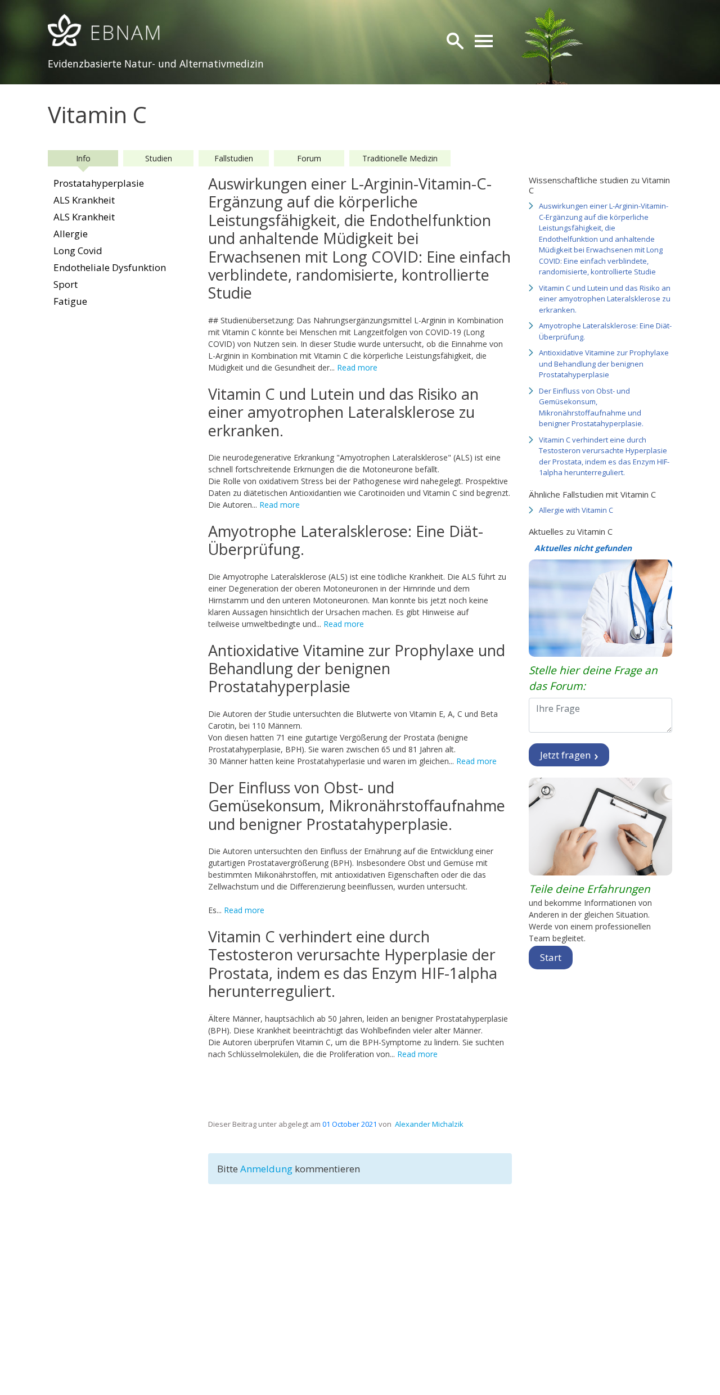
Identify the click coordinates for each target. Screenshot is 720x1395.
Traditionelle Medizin (400, 158)
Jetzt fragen (566, 754)
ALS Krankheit (84, 199)
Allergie (70, 233)
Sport (65, 284)
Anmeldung (267, 1168)
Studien (158, 158)
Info (83, 158)
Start (550, 957)
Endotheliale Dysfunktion (109, 267)
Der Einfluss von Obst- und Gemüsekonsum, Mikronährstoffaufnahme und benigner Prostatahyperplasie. (591, 407)
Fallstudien (233, 158)
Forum (309, 158)
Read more (357, 367)
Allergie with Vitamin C (576, 510)
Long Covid (77, 250)
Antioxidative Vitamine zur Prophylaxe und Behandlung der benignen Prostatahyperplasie (604, 363)
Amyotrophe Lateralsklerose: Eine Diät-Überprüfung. (605, 331)
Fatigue (70, 301)
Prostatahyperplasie (98, 183)
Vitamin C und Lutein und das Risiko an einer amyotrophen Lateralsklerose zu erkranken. (604, 299)
